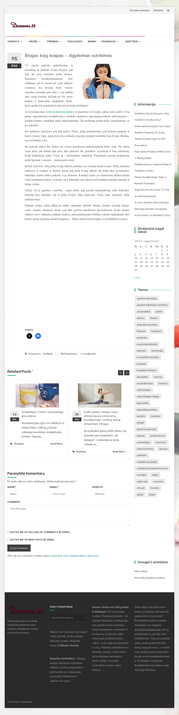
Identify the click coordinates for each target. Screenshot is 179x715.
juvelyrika (142, 337)
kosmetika (157, 350)
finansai (141, 331)
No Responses (69, 353)
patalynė (155, 415)
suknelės (142, 455)
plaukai (140, 435)
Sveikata (13, 41)
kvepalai (141, 363)
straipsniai (90, 353)
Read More (57, 443)
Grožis (33, 41)
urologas (141, 474)
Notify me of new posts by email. (32, 539)
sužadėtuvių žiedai (147, 461)
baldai (159, 311)
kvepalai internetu (147, 370)
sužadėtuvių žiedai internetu (152, 468)
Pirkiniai (52, 41)
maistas (158, 376)
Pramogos (109, 41)
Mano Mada (141, 571)
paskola (141, 415)
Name (11, 487)
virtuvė (141, 487)
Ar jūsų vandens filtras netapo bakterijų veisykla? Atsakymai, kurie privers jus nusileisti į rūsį (152, 209)
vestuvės (158, 481)
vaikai (155, 474)
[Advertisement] (105, 24)
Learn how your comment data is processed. (75, 555)
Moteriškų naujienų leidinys (150, 577)
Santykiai (131, 41)
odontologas (144, 389)
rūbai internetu (145, 448)
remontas (161, 442)
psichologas (143, 442)
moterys (163, 383)
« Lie (137, 277)
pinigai (140, 422)
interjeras (156, 331)
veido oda (142, 481)
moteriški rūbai (145, 383)
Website (97, 487)
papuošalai (142, 402)
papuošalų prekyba (147, 409)
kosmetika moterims (148, 357)
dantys (140, 317)
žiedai (152, 494)
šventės (154, 487)
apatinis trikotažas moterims (152, 304)
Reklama (158, 10)
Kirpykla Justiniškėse (62, 658)
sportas (163, 448)
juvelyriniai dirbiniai (147, 344)
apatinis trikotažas (147, 298)
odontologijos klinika (148, 396)
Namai (92, 41)
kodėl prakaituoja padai (59, 111)
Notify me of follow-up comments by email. (40, 532)
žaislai (140, 494)
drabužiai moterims (147, 324)
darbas (153, 317)
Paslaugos (75, 41)
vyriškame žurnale (68, 645)
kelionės (141, 350)
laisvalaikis (142, 376)
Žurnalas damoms (139, 10)
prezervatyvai (157, 435)
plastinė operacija (146, 429)
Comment (13, 501)
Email (54, 487)
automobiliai (143, 311)
